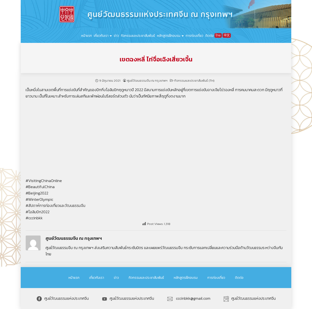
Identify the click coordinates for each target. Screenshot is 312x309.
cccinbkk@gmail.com (192, 298)
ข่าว (116, 35)
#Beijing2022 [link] (37, 193)
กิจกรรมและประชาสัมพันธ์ (138, 35)
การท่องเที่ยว (194, 35)
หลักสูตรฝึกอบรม (168, 35)
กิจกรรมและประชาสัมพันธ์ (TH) (194, 80)
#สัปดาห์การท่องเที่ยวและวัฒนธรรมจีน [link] (55, 205)
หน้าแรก (86, 35)
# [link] (27, 218)
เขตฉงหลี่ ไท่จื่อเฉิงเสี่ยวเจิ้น (156, 59)
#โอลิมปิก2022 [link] (37, 212)
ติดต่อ (209, 35)
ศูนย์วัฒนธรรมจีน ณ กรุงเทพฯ (147, 80)
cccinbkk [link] (35, 218)
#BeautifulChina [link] (40, 187)
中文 (227, 35)
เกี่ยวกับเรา (101, 35)
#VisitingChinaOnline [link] (44, 180)
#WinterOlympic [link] (39, 199)
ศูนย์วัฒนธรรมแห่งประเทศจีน (66, 298)
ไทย (218, 35)
